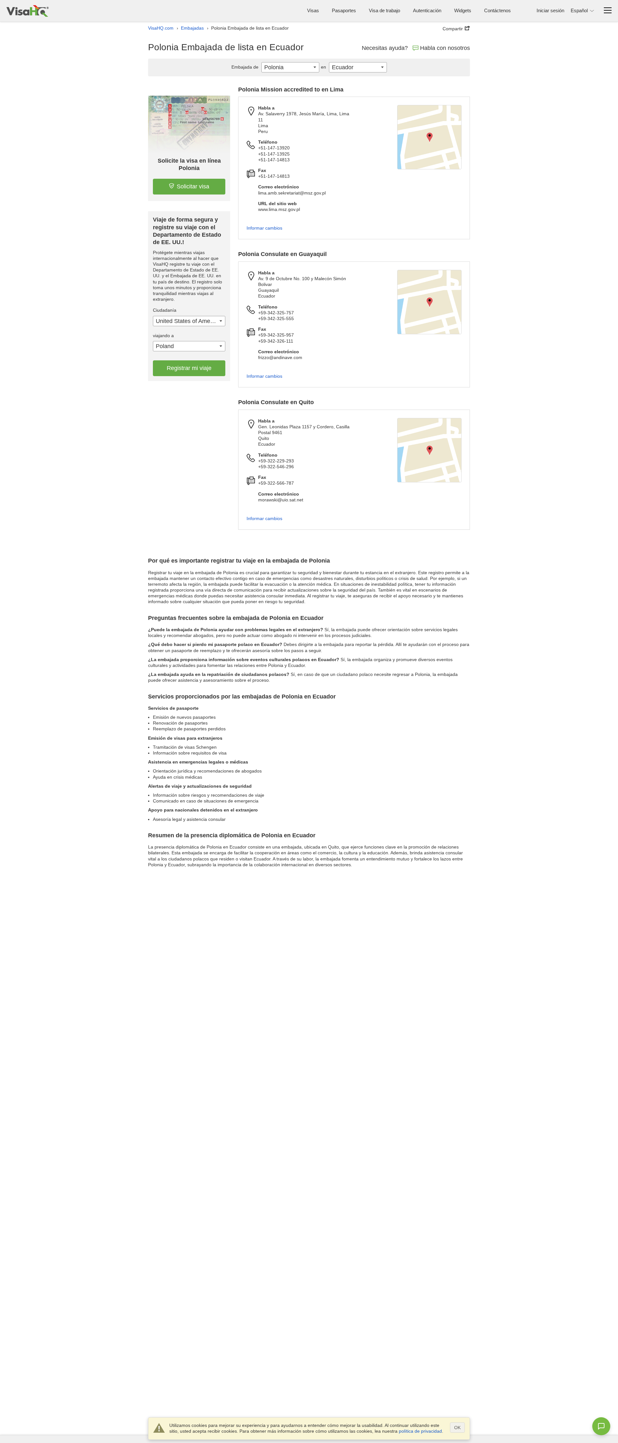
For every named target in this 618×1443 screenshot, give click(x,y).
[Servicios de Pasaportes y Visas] (27, 11)
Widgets (462, 10)
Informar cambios (264, 228)
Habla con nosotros (445, 48)
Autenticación (427, 10)
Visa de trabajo (384, 10)
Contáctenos (497, 10)
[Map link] (429, 137)
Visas (313, 10)
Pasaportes (344, 10)
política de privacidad (420, 1431)
